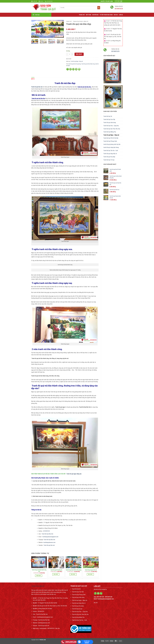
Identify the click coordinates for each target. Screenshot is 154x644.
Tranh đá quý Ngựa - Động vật (111, 135)
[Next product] (118, 18)
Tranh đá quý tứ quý (77, 609)
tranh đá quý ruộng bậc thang (111, 147)
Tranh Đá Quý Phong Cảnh (110, 141)
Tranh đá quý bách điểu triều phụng (73, 570)
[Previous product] (121, 18)
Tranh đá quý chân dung (109, 122)
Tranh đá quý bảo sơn (49, 545)
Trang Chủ (82, 14)
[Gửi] (98, 7)
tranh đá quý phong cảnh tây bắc (111, 144)
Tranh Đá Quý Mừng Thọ (109, 132)
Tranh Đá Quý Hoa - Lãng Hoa (111, 125)
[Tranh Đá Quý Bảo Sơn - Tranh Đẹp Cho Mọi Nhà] (44, 8)
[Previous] (33, 29)
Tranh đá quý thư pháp (109, 156)
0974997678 (119, 9)
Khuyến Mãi (95, 14)
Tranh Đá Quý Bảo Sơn (47, 534)
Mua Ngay (79, 54)
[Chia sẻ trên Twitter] (70, 69)
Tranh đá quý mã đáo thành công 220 (39, 570)
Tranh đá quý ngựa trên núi (91, 570)
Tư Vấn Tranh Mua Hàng (106, 14)
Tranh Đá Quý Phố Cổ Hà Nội (110, 138)
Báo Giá (116, 14)
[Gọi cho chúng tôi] (101, 593)
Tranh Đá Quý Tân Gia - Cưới (110, 150)
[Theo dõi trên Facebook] (95, 593)
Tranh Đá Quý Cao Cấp (109, 119)
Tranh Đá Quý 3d (107, 116)
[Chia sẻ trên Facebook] (67, 69)
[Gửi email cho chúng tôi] (98, 593)
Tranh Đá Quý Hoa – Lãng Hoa (80, 611)
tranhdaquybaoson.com (49, 542)
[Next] (61, 29)
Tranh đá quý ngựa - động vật (79, 600)
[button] (118, 1)
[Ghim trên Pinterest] (76, 69)
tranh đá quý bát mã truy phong (74, 63)
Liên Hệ (121, 14)
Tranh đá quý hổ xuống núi (56, 570)
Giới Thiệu (88, 14)
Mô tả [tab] (32, 79)
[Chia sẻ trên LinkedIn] (79, 69)
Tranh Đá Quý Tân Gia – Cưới (79, 620)
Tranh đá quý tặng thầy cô (110, 153)
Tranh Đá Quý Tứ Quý (108, 160)
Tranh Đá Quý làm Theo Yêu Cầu (111, 129)
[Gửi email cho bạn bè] (73, 69)
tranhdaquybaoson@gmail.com (50, 536)
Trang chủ (69, 21)
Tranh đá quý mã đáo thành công (88, 63)
